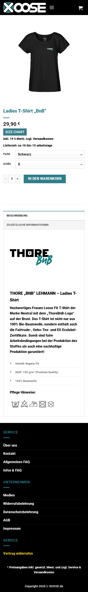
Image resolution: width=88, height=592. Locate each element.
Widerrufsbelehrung (18, 504)
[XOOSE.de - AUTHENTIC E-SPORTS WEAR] (24, 7)
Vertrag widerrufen (18, 553)
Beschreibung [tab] (17, 215)
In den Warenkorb (45, 179)
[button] (51, 7)
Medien (9, 495)
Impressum (12, 528)
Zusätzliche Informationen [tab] (27, 224)
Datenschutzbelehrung (20, 512)
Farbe (6, 154)
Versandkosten (43, 139)
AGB (6, 520)
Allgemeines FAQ (16, 462)
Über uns (10, 445)
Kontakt (9, 454)
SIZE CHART (15, 132)
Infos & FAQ (12, 470)
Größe (7, 163)
